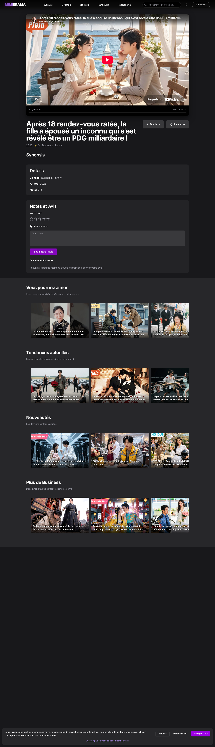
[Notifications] (186, 4)
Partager (179, 124)
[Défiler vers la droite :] (183, 320)
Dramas (66, 4)
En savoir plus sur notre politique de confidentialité (107, 741)
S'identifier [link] (201, 4)
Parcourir (103, 4)
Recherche (124, 4)
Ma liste (84, 4)
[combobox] (161, 5)
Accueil (48, 4)
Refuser (162, 733)
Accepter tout (201, 733)
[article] (60, 320)
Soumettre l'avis (43, 251)
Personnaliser (180, 733)
